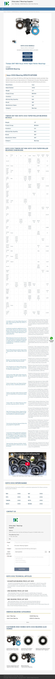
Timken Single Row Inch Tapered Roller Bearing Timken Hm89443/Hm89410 (16, 384)
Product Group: (10, 93)
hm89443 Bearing (15, 11)
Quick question (8, 552)
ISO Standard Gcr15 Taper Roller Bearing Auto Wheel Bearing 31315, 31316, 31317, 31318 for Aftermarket (16, 368)
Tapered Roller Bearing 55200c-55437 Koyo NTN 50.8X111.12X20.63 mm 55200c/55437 (16, 445)
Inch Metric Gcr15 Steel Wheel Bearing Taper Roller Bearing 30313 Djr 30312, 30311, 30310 (16, 323)
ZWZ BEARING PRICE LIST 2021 (17, 591)
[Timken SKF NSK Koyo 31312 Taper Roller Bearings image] (27, 26)
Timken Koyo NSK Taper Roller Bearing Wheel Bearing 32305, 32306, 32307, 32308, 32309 (16, 376)
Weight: (8, 90)
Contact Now (27, 53)
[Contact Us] (51, 339)
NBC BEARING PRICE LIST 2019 (17, 599)
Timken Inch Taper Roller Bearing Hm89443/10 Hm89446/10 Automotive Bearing (16, 394)
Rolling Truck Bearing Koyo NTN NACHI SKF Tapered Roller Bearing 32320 (16, 360)
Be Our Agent (27, 60)
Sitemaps (21, 675)
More (27, 622)
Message (9, 556)
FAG (29, 497)
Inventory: (8, 96)
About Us (6, 675)
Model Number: (10, 87)
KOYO (29, 500)
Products (9, 11)
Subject (9, 548)
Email (8, 542)
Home (5, 11)
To (8, 545)
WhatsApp (27, 56)
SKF (29, 493)
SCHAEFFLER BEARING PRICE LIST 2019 (27, 50)
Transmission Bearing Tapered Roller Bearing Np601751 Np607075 (16, 424)
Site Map (16, 675)
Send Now (22, 569)
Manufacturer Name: (11, 105)
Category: (8, 108)
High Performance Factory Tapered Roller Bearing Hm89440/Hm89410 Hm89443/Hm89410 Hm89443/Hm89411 (16, 413)
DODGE (30, 504)
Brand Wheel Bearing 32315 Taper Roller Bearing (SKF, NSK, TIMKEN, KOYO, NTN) (16, 351)
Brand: (7, 102)
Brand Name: (9, 85)
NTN (7, 497)
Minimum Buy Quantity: (12, 99)
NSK (7, 493)
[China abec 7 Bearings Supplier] (7, 3)
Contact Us (11, 675)
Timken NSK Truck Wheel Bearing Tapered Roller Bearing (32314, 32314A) (16, 403)
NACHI (7, 504)
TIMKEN (8, 500)
